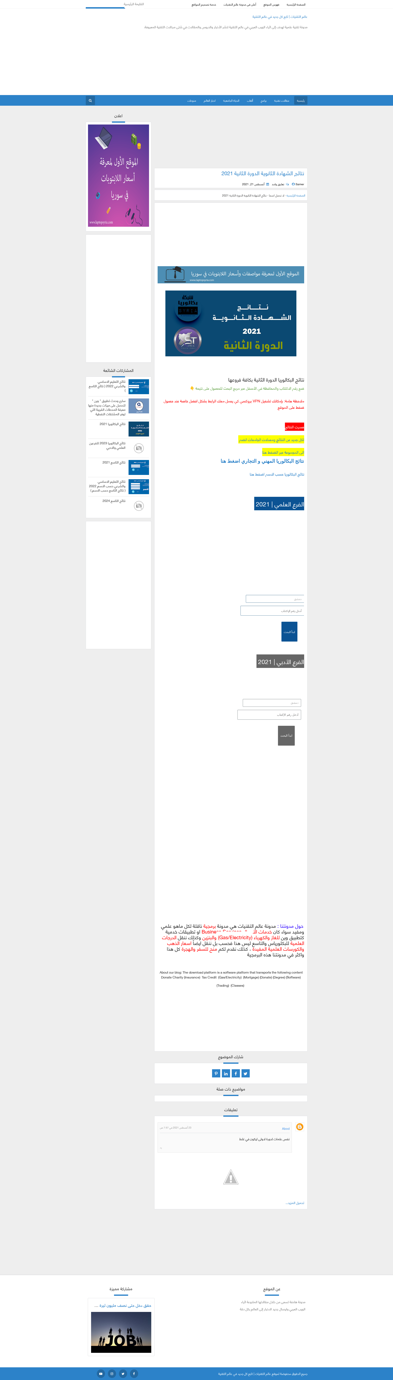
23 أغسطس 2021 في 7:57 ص (175, 1127)
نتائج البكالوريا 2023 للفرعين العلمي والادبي (107, 445)
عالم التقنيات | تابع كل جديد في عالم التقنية (280, 16)
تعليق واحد (278, 184)
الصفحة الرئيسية (296, 4)
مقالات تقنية (281, 100)
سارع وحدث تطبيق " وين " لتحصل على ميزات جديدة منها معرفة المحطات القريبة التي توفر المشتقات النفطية (106, 407)
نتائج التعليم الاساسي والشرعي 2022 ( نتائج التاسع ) (107, 386)
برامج (264, 100)
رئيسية (301, 100)
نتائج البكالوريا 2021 (112, 423)
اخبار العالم (210, 100)
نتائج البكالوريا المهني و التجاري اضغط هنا (262, 461)
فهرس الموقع (271, 4)
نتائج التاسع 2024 (114, 500)
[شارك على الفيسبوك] (236, 1073)
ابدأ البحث (289, 631)
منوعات (191, 100)
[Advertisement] (160, 62)
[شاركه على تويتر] (246, 1073)
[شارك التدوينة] (226, 1073)
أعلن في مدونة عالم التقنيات (240, 4)
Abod (286, 1128)
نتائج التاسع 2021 (114, 462)
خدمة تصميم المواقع (204, 4)
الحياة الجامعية (231, 100)
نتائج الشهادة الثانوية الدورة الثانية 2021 (262, 173)
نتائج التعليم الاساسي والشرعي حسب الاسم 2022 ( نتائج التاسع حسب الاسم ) (107, 486)
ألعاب (250, 100)
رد (161, 1147)
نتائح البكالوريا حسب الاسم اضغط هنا (277, 474)
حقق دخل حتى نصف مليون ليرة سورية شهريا (114, 1304)
